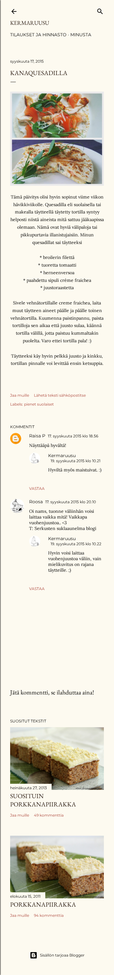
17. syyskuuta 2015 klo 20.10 (70, 501)
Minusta (80, 35)
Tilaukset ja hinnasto (38, 35)
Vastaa (37, 488)
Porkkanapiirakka (43, 904)
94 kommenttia (49, 915)
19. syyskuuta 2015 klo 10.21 (75, 460)
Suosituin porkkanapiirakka (43, 800)
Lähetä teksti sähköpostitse (60, 395)
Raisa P (37, 436)
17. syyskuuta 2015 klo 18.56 (73, 436)
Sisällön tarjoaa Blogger (62, 955)
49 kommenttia (49, 815)
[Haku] (100, 10)
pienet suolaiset (39, 404)
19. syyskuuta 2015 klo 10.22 (76, 543)
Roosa (36, 502)
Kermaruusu (29, 22)
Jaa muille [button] (19, 395)
